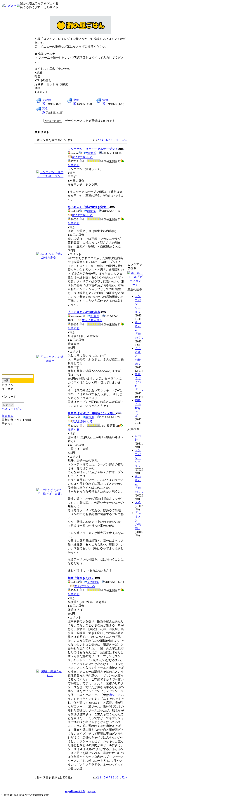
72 (123, 140)
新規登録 (7, 416)
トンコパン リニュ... (138, 304)
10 (116, 140)
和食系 (91, 211)
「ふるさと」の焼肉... (138, 356)
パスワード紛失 (12, 408)
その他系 (93, 582)
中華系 (89, 417)
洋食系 (91, 153)
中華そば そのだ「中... (139, 382)
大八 (138, 502)
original (92, 791)
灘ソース (115, 694)
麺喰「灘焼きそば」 (138, 408)
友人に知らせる (82, 157)
